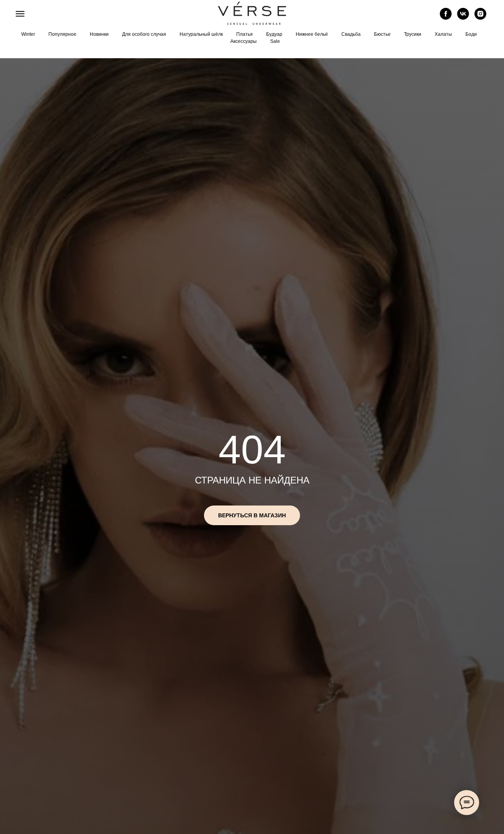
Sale (275, 41)
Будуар (274, 34)
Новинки (99, 34)
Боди (471, 34)
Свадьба (351, 34)
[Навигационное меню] (20, 14)
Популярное (62, 34)
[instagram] (480, 17)
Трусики (412, 34)
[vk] (463, 17)
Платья (244, 34)
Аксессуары (243, 41)
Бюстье (382, 34)
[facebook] (446, 17)
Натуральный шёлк (201, 34)
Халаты (443, 34)
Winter (28, 34)
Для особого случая (144, 34)
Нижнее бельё (312, 34)
